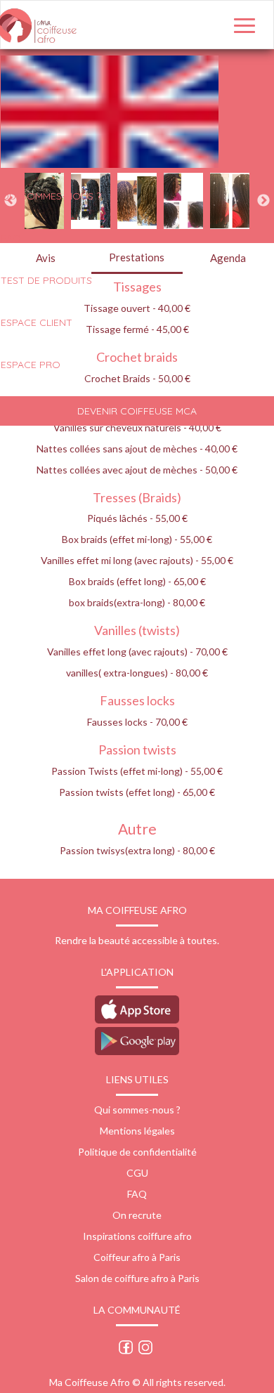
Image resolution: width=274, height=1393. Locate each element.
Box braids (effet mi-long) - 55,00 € (137, 539)
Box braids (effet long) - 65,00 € (137, 581)
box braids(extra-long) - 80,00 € (137, 602)
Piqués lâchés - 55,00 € (137, 518)
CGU (137, 1173)
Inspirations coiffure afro (137, 1236)
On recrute (137, 1215)
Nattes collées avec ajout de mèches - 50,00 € (137, 470)
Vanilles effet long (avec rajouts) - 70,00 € (137, 652)
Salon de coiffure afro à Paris (137, 1278)
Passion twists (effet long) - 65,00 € (137, 792)
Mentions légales (137, 1131)
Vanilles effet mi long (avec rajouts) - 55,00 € (137, 560)
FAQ (137, 1194)
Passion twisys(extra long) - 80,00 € (137, 850)
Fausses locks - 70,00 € (137, 722)
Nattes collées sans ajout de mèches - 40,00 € (137, 448)
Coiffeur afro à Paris (137, 1257)
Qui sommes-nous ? (137, 1110)
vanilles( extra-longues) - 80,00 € (137, 673)
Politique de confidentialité (137, 1152)
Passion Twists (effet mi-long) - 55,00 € (137, 771)
